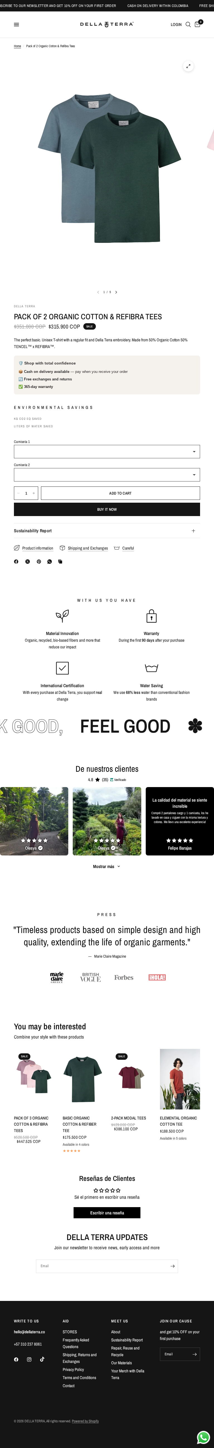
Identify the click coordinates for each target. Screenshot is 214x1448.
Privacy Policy (73, 1369)
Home (17, 46)
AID (66, 1321)
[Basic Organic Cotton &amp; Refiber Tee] (83, 1079)
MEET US (119, 1321)
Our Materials (121, 1363)
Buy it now (107, 509)
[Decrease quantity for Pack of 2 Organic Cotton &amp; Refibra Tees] (18, 493)
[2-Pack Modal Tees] (131, 1079)
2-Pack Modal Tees (128, 1118)
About (115, 1332)
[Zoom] (188, 66)
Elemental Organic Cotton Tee (178, 1121)
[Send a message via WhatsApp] (203, 1437)
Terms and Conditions (79, 1377)
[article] (34, 821)
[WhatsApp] (50, 561)
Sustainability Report (33, 531)
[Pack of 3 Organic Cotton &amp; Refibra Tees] (34, 1079)
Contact (68, 1386)
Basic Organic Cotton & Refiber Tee (79, 1124)
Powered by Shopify (85, 1421)
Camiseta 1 (22, 441)
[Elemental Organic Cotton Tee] (180, 1079)
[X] (28, 561)
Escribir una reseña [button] (107, 1213)
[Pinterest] (40, 561)
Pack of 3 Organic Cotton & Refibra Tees (31, 1124)
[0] (196, 24)
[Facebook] (17, 561)
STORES (70, 1332)
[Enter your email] (172, 1266)
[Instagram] (33, 1359)
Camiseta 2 (22, 464)
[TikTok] (46, 1359)
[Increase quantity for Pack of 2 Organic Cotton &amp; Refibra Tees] (34, 493)
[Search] (188, 24)
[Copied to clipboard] (61, 561)
